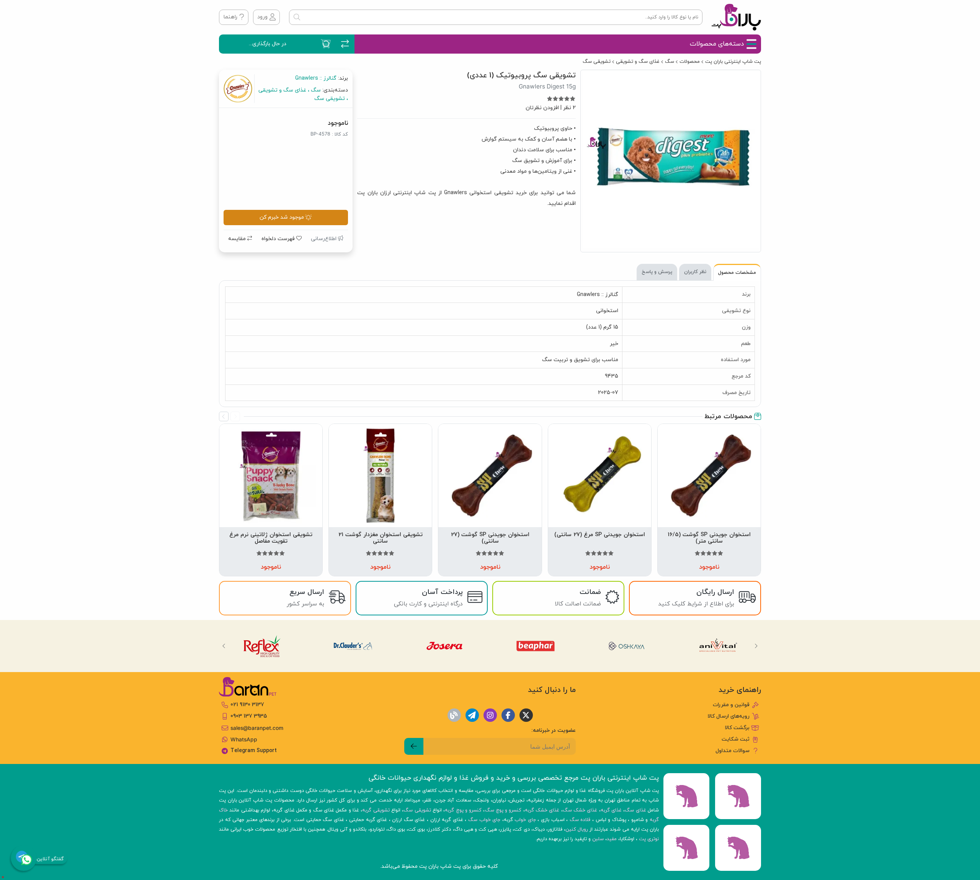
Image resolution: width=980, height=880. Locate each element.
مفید (612, 839)
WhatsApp (243, 739)
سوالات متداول (732, 750)
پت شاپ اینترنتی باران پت (733, 61)
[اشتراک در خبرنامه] (413, 746)
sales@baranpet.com (256, 728)
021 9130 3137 (247, 704)
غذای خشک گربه (542, 810)
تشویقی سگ (597, 61)
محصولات (689, 61)
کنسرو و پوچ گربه (463, 810)
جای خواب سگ (484, 819)
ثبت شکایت (736, 739)
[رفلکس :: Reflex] (261, 646)
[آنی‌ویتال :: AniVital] (718, 646)
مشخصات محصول (737, 272)
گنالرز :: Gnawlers (315, 78)
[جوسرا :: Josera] (444, 646)
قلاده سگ (580, 819)
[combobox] (495, 17)
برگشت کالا (737, 727)
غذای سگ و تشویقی (638, 61)
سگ (669, 61)
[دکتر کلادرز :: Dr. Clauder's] (353, 646)
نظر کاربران (695, 271)
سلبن (598, 839)
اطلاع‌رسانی (324, 238)
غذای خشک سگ (580, 810)
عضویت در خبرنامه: (553, 730)
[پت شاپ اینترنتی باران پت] (736, 17)
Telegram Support (253, 750)
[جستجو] (297, 17)
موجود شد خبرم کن (282, 217)
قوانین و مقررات (731, 704)
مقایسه (237, 238)
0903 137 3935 (248, 716)
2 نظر (569, 107)
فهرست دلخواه (278, 238)
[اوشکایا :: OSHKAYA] (627, 646)
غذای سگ (635, 810)
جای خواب (525, 819)
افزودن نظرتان (542, 107)
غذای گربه (611, 810)
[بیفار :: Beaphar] (536, 646)
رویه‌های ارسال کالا (728, 716)
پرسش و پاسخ (657, 271)
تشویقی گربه (375, 810)
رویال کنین (576, 829)
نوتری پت (649, 839)
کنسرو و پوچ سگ (503, 810)
